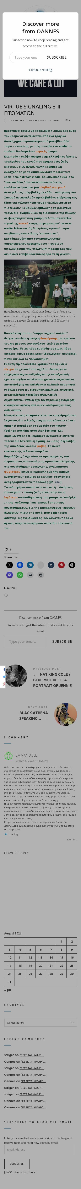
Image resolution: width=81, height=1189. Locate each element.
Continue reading (40, 70)
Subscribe (57, 57)
